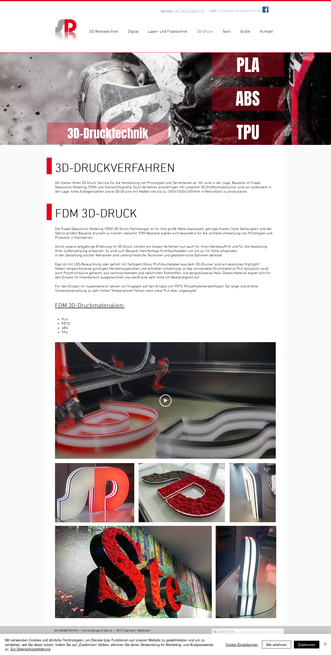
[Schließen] (325, 644)
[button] (134, 31)
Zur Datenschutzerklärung (30, 649)
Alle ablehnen (276, 644)
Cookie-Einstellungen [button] (242, 644)
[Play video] (165, 401)
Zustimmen (306, 644)
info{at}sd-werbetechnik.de (239, 11)
